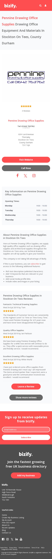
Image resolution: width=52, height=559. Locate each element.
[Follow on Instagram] (34, 176)
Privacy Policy (13, 548)
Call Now (26, 168)
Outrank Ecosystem (11, 554)
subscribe (35, 263)
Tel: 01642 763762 (26, 126)
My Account (7, 520)
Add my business (26, 475)
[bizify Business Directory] (10, 5)
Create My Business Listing (13, 517)
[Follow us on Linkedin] (16, 540)
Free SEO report (8, 522)
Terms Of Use (35, 548)
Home (4, 515)
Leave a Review (26, 386)
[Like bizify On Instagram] (7, 540)
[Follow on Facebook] (17, 176)
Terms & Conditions (24, 548)
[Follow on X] (25, 176)
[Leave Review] (26, 106)
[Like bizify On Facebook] (3, 540)
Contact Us (6, 532)
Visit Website (26, 159)
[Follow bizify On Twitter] (12, 540)
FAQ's (42, 548)
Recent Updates (8, 527)
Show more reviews (26, 397)
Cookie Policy (4, 548)
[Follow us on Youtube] (21, 540)
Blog (4, 530)
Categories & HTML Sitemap (9, 549)
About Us (5, 525)
